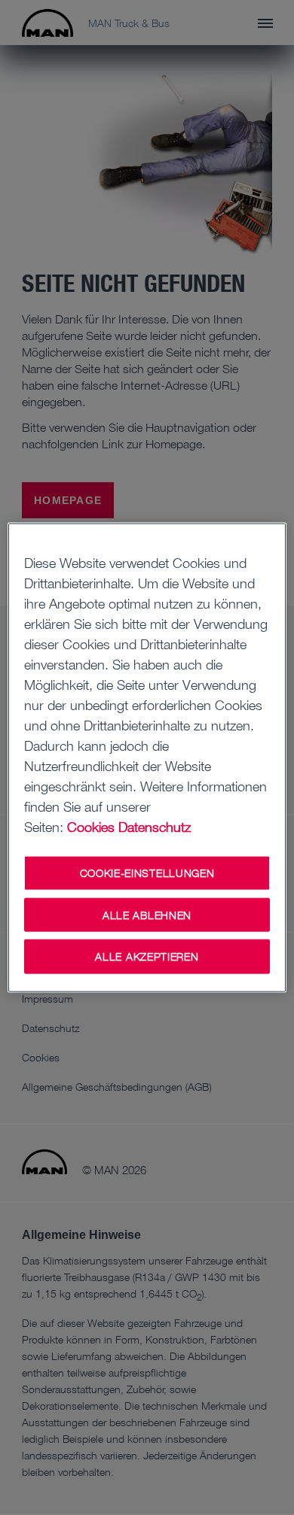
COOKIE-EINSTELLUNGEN (147, 873)
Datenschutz (154, 826)
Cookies (91, 826)
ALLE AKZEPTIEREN (146, 956)
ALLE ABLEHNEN (147, 914)
